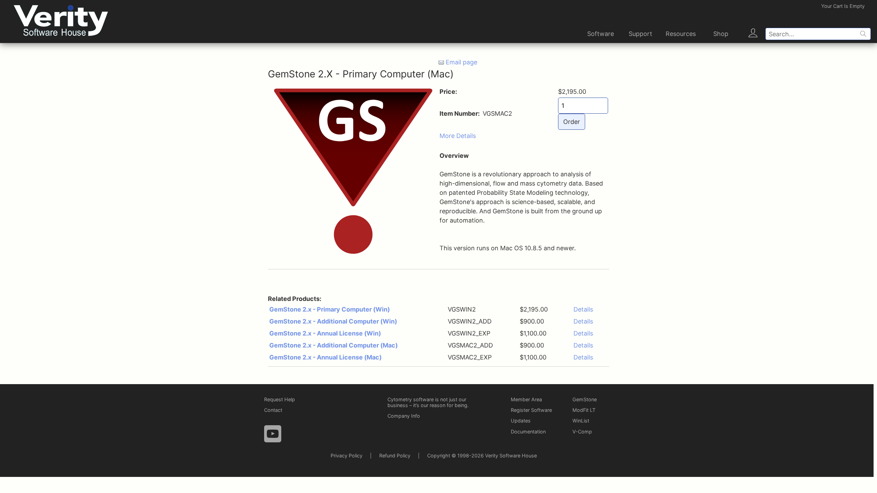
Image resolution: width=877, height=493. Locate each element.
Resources (681, 33)
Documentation (528, 431)
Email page (461, 62)
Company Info (403, 416)
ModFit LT (583, 410)
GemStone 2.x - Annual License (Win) (325, 333)
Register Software (531, 410)
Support (640, 33)
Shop (720, 33)
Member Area (526, 399)
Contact (273, 410)
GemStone (584, 399)
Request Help (279, 399)
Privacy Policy (346, 455)
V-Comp (582, 431)
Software (600, 33)
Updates (521, 421)
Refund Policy (394, 455)
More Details (458, 135)
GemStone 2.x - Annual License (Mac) (325, 357)
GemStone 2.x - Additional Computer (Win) (333, 321)
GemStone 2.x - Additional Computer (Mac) (333, 345)
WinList (580, 421)
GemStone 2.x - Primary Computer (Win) (329, 309)
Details (583, 309)
